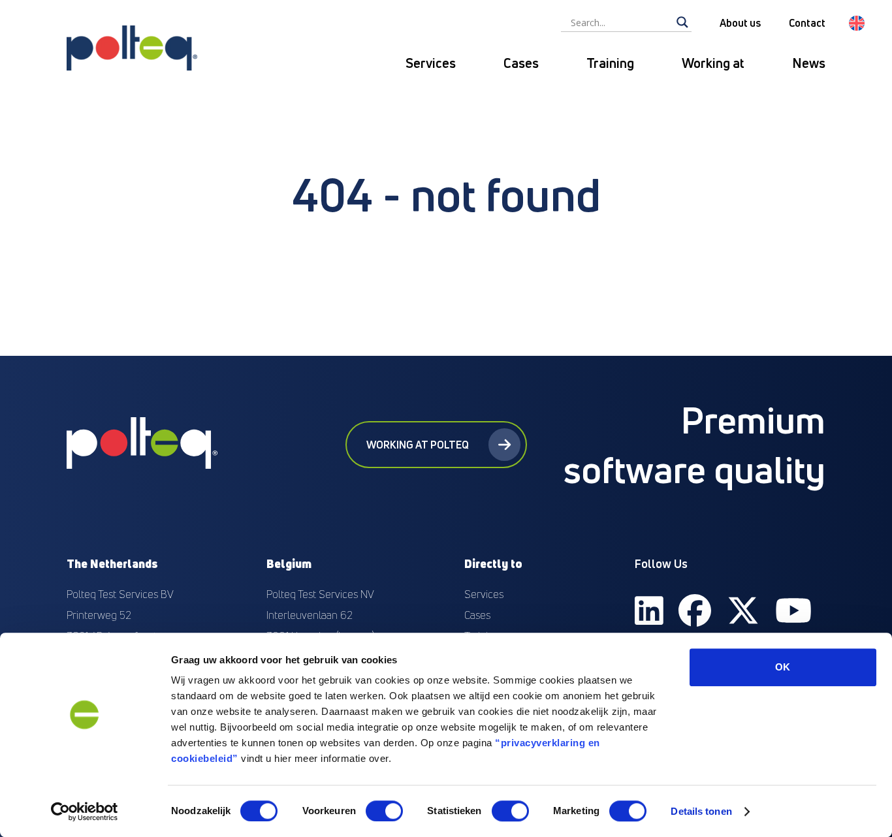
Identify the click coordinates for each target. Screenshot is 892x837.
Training (610, 63)
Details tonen (701, 811)
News (808, 63)
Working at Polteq (417, 444)
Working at (713, 63)
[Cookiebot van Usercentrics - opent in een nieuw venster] (84, 811)
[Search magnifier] (682, 22)
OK (782, 666)
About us (740, 23)
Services (431, 63)
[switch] (384, 810)
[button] (857, 23)
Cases (521, 63)
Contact (807, 23)
